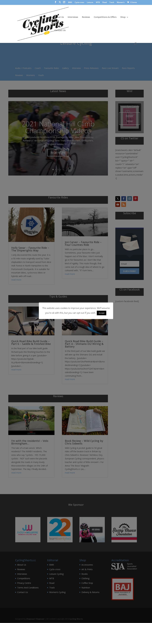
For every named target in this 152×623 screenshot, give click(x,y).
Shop (123, 17)
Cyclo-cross (79, 2)
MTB (98, 2)
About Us (59, 17)
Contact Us (60, 30)
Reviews (86, 17)
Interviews (73, 17)
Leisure (90, 2)
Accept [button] (101, 313)
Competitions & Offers (105, 17)
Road (104, 2)
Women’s (121, 2)
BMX (70, 2)
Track (111, 2)
